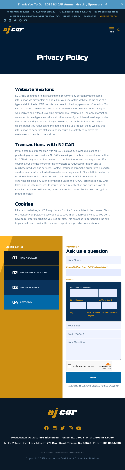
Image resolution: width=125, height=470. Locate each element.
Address (70, 279)
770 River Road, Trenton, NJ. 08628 (69, 443)
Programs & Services (18, 12)
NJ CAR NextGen (71, 16)
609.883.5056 (104, 437)
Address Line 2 (105, 300)
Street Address (76, 300)
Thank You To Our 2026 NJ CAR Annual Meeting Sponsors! (61, 4)
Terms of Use (61, 453)
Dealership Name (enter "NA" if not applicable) (86, 267)
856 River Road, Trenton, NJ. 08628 (61, 437)
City (71, 312)
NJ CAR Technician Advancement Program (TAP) (35, 16)
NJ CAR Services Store (106, 12)
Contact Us (90, 16)
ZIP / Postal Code (109, 312)
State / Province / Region (93, 314)
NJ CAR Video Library (44, 12)
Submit (94, 377)
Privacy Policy (77, 453)
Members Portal (108, 16)
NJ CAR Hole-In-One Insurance (75, 12)
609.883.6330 (111, 443)
